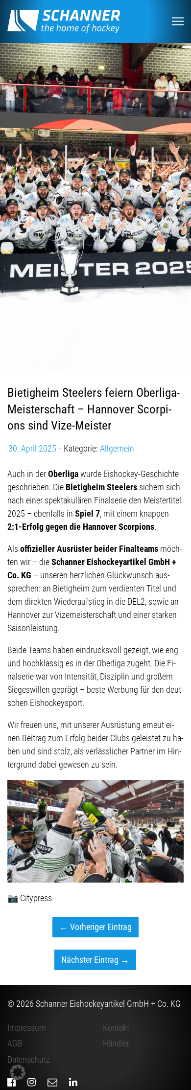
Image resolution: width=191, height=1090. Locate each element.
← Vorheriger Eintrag (95, 927)
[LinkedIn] (73, 1082)
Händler (116, 1043)
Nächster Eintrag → (95, 959)
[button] (17, 1072)
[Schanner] (63, 21)
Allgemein (117, 448)
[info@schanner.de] (52, 1082)
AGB (15, 1043)
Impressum (26, 1027)
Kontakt (116, 1027)
